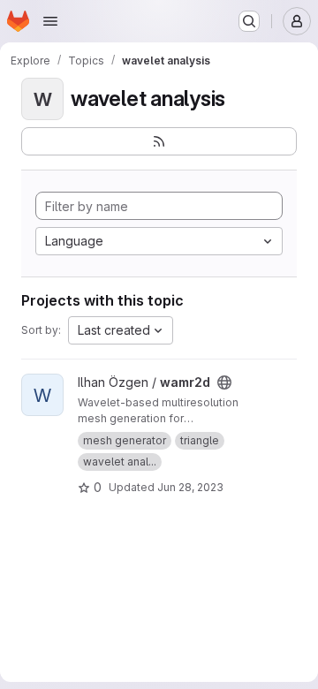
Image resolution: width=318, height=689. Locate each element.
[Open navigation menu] (50, 21)
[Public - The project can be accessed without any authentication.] (224, 382)
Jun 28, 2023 (190, 487)
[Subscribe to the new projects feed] (159, 141)
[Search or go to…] (249, 21)
